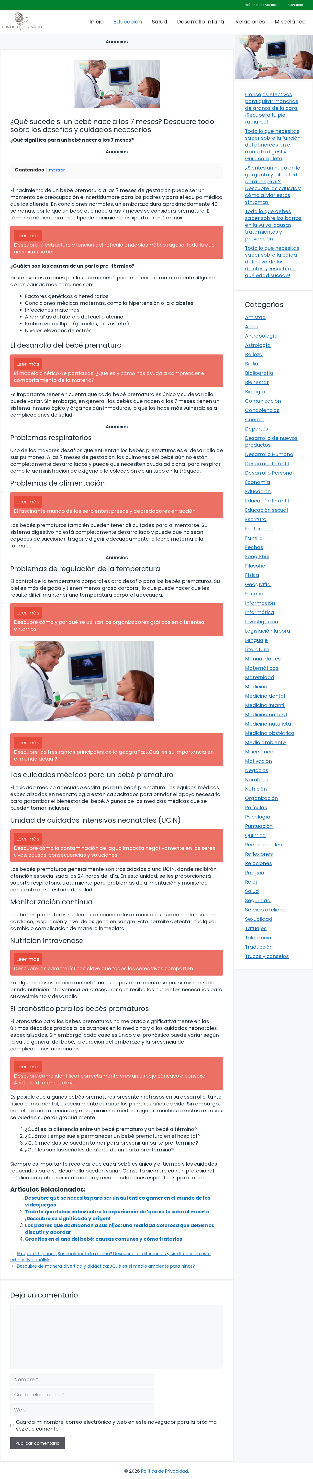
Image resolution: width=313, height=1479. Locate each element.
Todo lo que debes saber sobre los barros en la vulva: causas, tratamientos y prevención (273, 225)
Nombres (256, 779)
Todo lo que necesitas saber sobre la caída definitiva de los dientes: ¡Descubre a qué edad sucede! (272, 262)
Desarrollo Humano (269, 454)
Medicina (256, 686)
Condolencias (262, 410)
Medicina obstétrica (269, 733)
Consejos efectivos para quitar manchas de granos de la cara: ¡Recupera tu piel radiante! (271, 108)
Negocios (256, 770)
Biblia (251, 363)
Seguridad (258, 900)
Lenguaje (256, 640)
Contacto (295, 4)
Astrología (258, 345)
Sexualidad (258, 919)
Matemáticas (262, 668)
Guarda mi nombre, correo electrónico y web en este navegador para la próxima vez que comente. (116, 1425)
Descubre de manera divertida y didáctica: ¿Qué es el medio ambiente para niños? (106, 1266)
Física (252, 575)
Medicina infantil (265, 705)
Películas (256, 807)
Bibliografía (259, 373)
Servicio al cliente (266, 909)
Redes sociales (263, 844)
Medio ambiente (265, 742)
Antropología (261, 335)
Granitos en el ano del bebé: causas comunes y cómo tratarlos (103, 1239)
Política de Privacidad (261, 4)
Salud (159, 21)
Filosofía (255, 565)
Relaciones (250, 21)
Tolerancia (258, 937)
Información (260, 603)
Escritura (256, 519)
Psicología (257, 816)
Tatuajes (256, 928)
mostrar (57, 170)
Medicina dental (265, 696)
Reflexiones (259, 854)
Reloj (251, 881)
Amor (251, 326)
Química (255, 835)
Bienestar (257, 382)
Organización (261, 798)
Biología (255, 391)
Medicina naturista (268, 723)
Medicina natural (266, 714)
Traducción (259, 947)
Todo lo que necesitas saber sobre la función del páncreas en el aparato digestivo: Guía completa (273, 145)
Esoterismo (259, 528)
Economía (257, 482)
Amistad (255, 317)
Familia (254, 538)
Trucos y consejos (267, 956)
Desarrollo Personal (269, 472)
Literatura (257, 649)
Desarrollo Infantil (201, 21)
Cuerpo (254, 419)
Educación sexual (266, 510)
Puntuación (259, 826)
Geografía (258, 584)
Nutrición (256, 788)
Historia (254, 593)
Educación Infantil (267, 500)
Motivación (258, 761)
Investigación (261, 621)
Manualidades (263, 658)
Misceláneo (290, 21)
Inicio (96, 21)
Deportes (256, 428)
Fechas (254, 547)
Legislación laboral (268, 630)
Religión (254, 872)
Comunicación (263, 401)
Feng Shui (257, 556)
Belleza (254, 354)
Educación (127, 21)
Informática (259, 612)
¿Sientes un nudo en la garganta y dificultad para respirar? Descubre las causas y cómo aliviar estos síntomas (273, 184)
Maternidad (259, 677)
